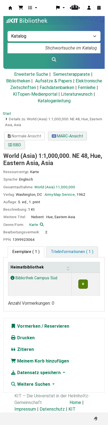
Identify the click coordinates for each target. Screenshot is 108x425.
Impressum (25, 409)
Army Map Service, (60, 194)
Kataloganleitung (54, 100)
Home (75, 402)
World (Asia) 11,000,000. (55, 187)
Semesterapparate (71, 74)
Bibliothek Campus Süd (35, 278)
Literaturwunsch (76, 94)
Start (7, 113)
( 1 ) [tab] (26, 251)
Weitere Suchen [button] (33, 384)
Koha (10, 8)
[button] (20, 8)
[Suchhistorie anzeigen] (99, 8)
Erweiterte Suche (31, 74)
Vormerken (28, 326)
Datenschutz (52, 409)
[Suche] (54, 60)
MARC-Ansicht (69, 136)
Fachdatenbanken (57, 87)
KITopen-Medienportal (35, 94)
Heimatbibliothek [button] (27, 267)
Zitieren (25, 349)
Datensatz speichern (39, 372)
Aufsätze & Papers (53, 81)
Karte (33, 224)
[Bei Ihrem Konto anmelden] (89, 8)
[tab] (72, 251)
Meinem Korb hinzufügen (42, 361)
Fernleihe (87, 87)
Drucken (25, 337)
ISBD (16, 145)
